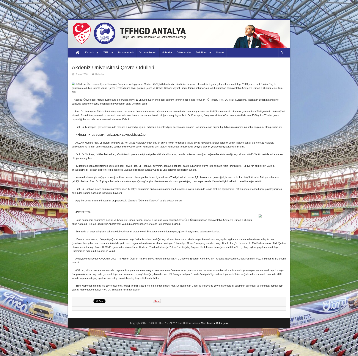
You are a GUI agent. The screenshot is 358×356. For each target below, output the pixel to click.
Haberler (99, 74)
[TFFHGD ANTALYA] (130, 41)
